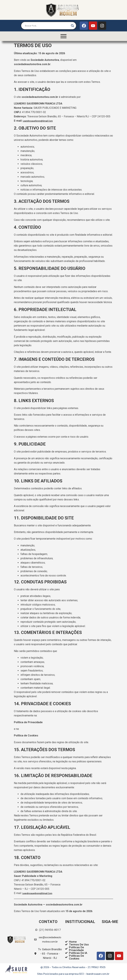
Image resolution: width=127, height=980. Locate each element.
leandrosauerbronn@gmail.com (38, 121)
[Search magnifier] (72, 25)
